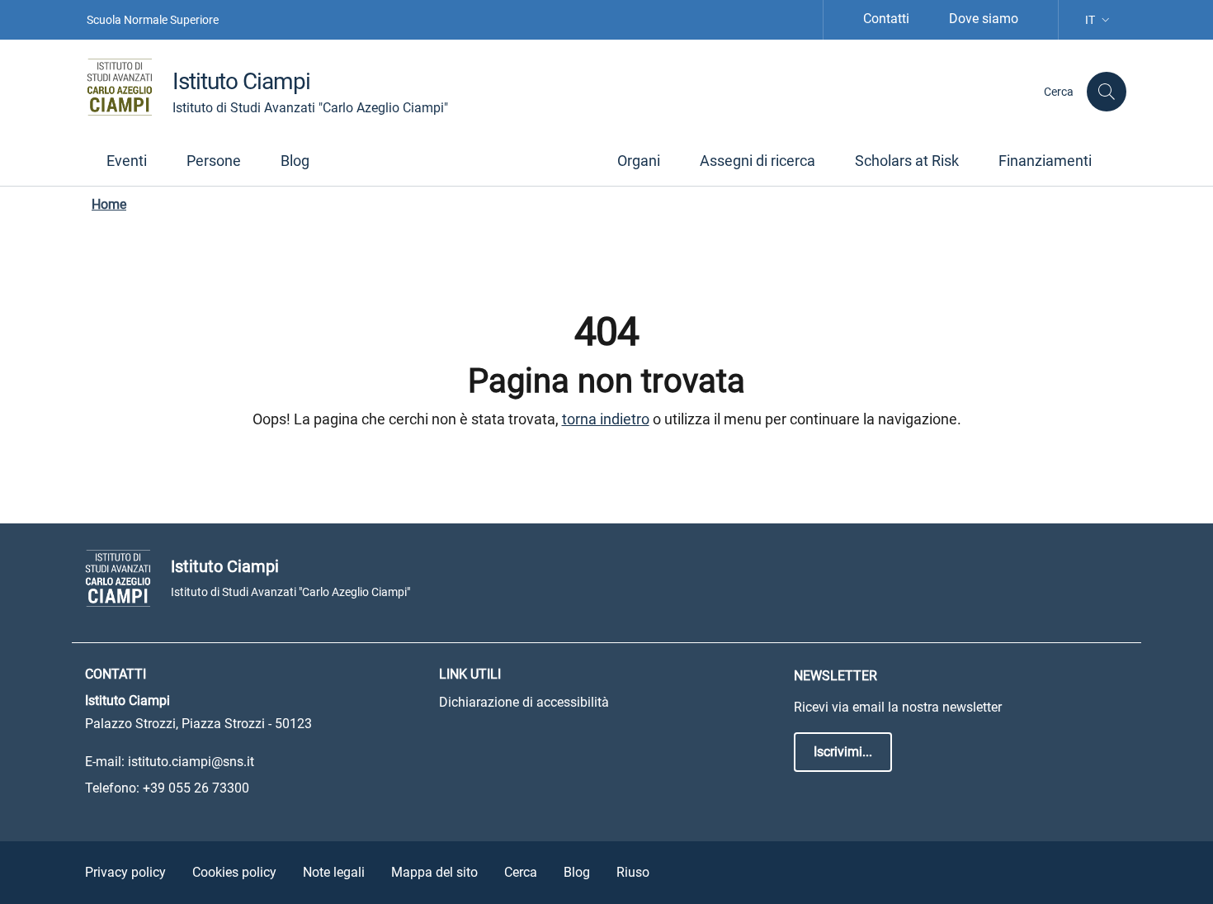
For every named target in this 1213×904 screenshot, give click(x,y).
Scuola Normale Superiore (153, 19)
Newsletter (835, 676)
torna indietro (605, 419)
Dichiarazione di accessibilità (524, 702)
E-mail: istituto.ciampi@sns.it (169, 761)
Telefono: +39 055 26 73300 (167, 788)
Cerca (520, 872)
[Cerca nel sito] (1106, 91)
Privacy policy (125, 872)
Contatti (886, 18)
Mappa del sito (434, 872)
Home (109, 204)
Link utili (470, 674)
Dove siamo (983, 18)
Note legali (334, 872)
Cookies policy (234, 872)
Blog (577, 872)
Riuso (632, 872)
